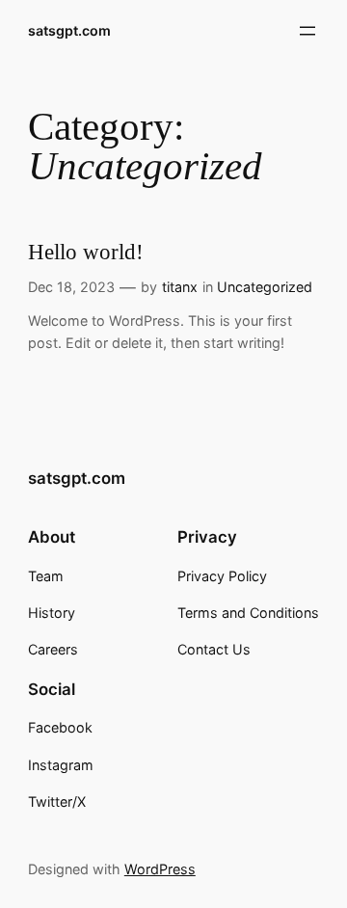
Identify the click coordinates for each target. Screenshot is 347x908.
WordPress (160, 869)
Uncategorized (264, 287)
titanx (180, 287)
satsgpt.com (69, 30)
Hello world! (86, 252)
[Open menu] (307, 30)
